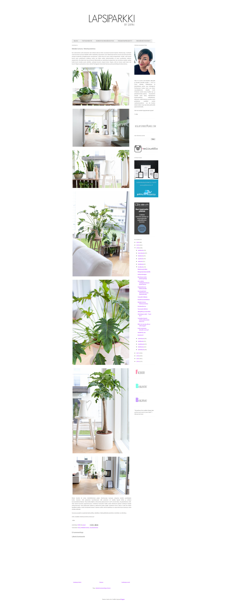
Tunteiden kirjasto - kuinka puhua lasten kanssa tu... (143, 320)
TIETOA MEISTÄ (87, 41)
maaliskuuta (141, 344)
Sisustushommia (94, 527)
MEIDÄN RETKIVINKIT (143, 41)
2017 (137, 353)
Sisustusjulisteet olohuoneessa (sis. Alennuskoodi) (143, 293)
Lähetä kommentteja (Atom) (103, 588)
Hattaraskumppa (142, 274)
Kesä (79, 527)
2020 (137, 242)
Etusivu (101, 582)
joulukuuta (141, 250)
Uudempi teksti (77, 582)
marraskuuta (141, 253)
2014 (137, 361)
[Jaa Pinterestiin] (97, 525)
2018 (137, 248)
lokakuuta (140, 256)
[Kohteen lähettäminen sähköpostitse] (91, 525)
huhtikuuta (141, 341)
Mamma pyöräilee (142, 269)
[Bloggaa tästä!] (92, 525)
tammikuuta (141, 349)
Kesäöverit (140, 335)
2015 (137, 358)
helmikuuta (141, 347)
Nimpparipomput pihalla (144, 272)
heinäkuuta (141, 264)
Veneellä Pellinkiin (142, 297)
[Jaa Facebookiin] (96, 525)
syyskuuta (140, 258)
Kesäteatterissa (142, 306)
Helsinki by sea (142, 332)
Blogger (122, 599)
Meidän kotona (85, 527)
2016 (137, 356)
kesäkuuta (141, 267)
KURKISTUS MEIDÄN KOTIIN (105, 41)
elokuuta (140, 261)
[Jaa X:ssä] (94, 525)
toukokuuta (141, 338)
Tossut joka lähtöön (143, 309)
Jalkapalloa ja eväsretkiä (144, 311)
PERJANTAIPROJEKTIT (125, 41)
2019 (137, 245)
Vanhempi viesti (125, 582)
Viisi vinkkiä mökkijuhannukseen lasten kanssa (143, 283)
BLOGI (76, 41)
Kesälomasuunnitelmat (144, 299)
